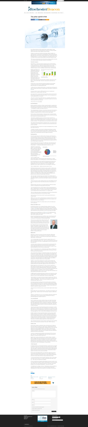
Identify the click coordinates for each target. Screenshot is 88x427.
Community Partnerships (54, 12)
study (36, 208)
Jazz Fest (27, 12)
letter (31, 89)
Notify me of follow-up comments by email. (37, 408)
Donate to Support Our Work (47, 12)
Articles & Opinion (31, 12)
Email (33, 402)
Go (59, 417)
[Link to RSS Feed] (28, 424)
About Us (61, 12)
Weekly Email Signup (40, 12)
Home (24, 0)
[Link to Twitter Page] (26, 424)
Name (33, 399)
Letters (36, 12)
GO (63, 0)
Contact (26, 0)
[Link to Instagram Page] (27, 424)
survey (46, 212)
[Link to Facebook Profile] (24, 424)
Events (59, 12)
